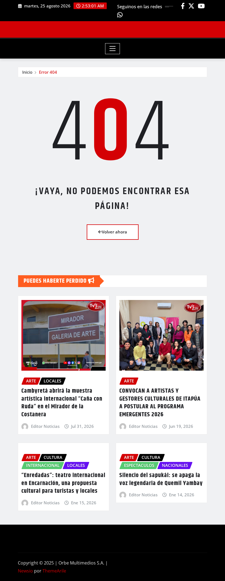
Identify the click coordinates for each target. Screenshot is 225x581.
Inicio (27, 72)
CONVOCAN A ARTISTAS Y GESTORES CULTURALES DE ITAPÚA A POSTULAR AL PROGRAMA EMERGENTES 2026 (160, 402)
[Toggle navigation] (112, 48)
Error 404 (48, 72)
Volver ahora (114, 232)
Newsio (25, 571)
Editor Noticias (45, 426)
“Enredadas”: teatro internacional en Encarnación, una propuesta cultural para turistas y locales (63, 483)
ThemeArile (54, 571)
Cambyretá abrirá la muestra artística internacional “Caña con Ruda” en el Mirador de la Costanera (61, 402)
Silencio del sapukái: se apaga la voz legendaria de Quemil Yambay (161, 479)
